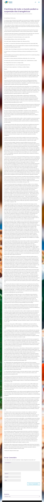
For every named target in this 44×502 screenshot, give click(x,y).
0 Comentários (29, 13)
